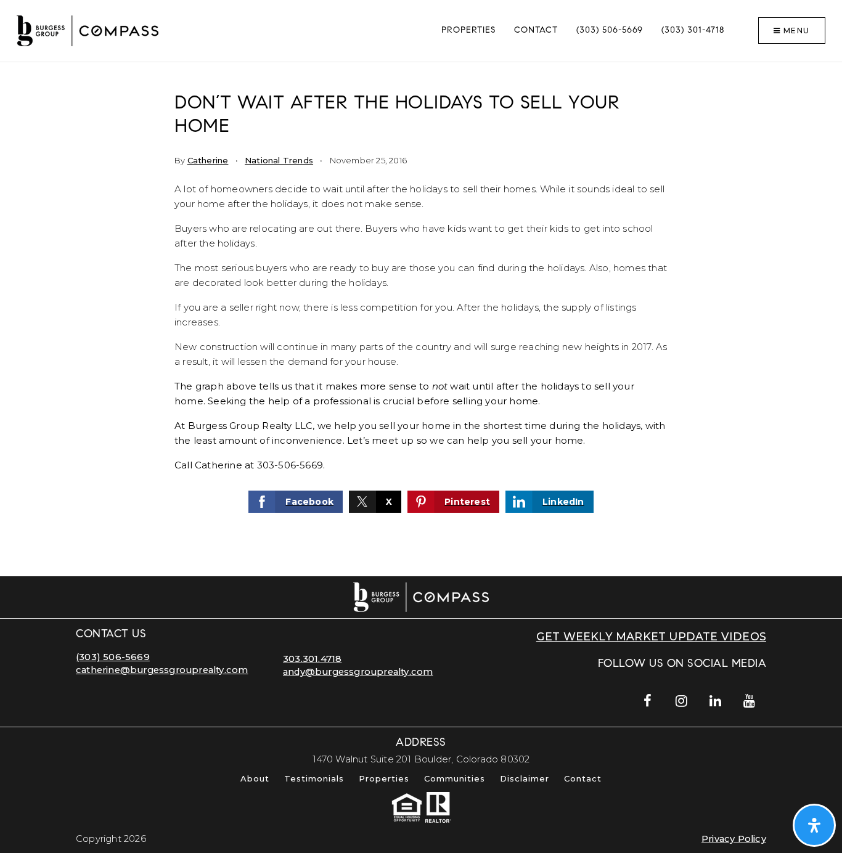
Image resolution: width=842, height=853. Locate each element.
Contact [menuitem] (536, 31)
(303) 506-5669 (113, 657)
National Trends (279, 160)
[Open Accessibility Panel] (814, 825)
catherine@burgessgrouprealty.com (162, 669)
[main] (421, 319)
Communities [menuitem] (454, 778)
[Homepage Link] (87, 30)
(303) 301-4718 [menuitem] (692, 31)
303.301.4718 (312, 658)
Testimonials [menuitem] (314, 778)
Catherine (208, 160)
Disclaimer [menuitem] (524, 778)
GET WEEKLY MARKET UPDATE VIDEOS (651, 636)
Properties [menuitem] (468, 31)
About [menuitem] (254, 778)
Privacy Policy (733, 838)
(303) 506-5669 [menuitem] (609, 31)
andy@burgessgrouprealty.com (358, 671)
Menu (795, 30)
